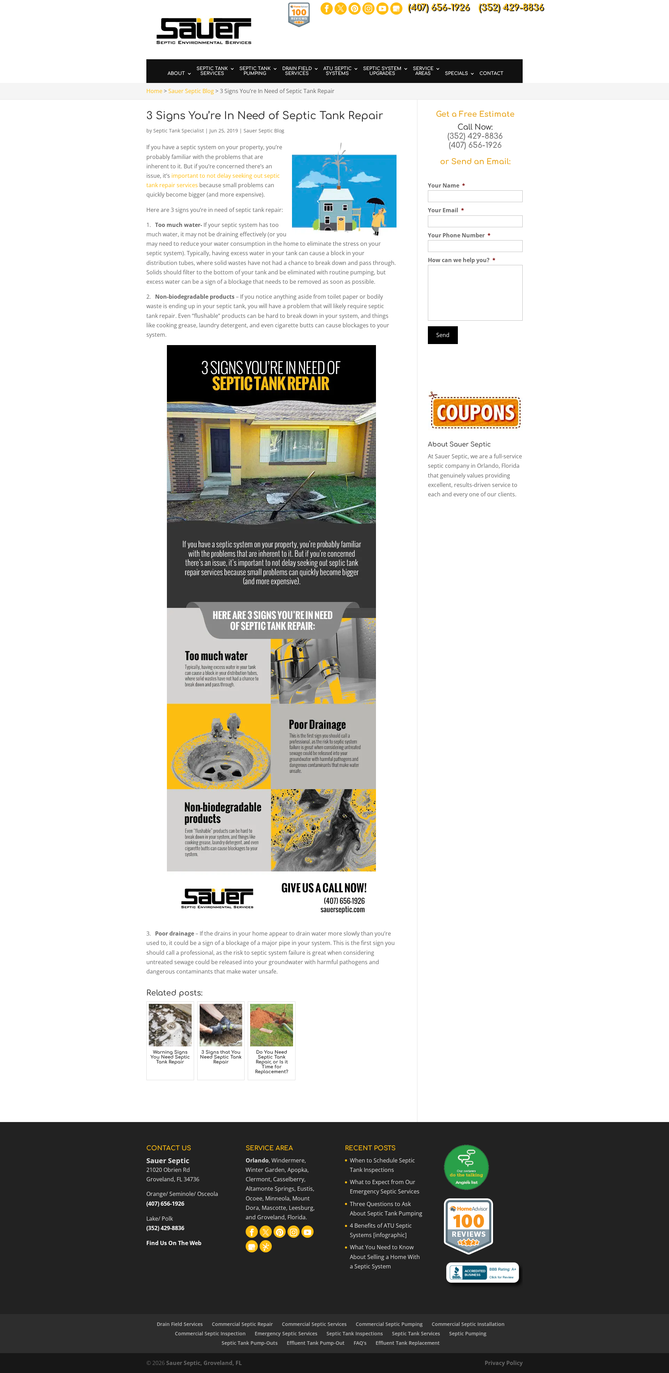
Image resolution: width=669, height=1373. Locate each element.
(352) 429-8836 (475, 136)
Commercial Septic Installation (468, 1324)
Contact (491, 73)
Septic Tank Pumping (255, 71)
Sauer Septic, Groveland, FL (204, 1363)
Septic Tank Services (212, 71)
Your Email (446, 210)
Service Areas (423, 71)
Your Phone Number (459, 235)
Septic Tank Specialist (178, 130)
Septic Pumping (467, 1333)
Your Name (446, 185)
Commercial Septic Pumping (389, 1324)
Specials (456, 73)
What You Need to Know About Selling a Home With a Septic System (385, 1256)
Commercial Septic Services (314, 1324)
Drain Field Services (297, 71)
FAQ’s (360, 1343)
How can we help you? (461, 260)
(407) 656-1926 (475, 145)
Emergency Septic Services (286, 1333)
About (176, 73)
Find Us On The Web (173, 1243)
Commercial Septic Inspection (210, 1333)
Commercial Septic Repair (242, 1324)
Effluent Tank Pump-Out (316, 1343)
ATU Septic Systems (337, 71)
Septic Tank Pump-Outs (250, 1343)
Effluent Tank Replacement (408, 1343)
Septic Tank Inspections (354, 1333)
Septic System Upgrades (382, 71)
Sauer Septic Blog (264, 130)
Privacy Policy (504, 1363)
